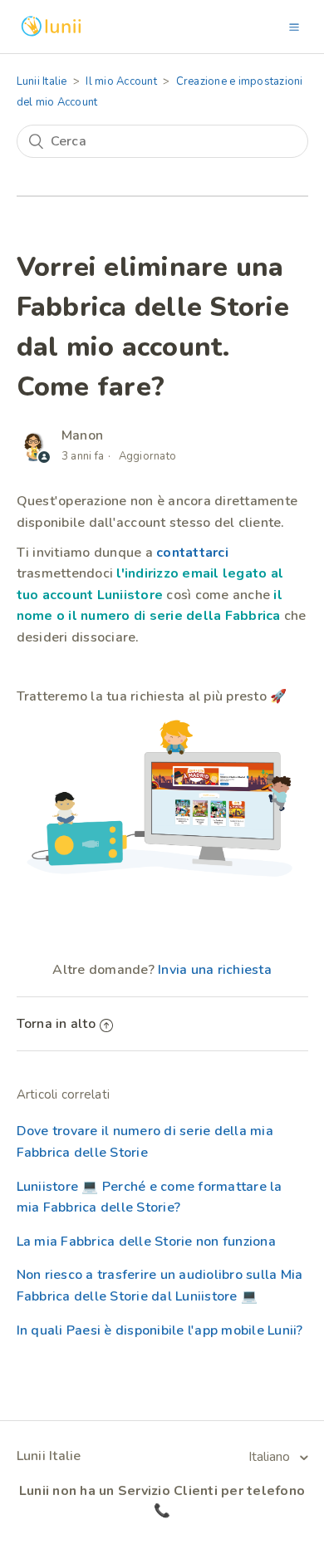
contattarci (190, 552)
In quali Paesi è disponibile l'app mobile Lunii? (160, 1330)
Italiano (270, 1457)
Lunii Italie (42, 81)
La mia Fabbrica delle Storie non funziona (146, 1241)
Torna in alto (56, 1024)
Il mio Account (121, 81)
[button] (294, 26)
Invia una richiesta (215, 970)
